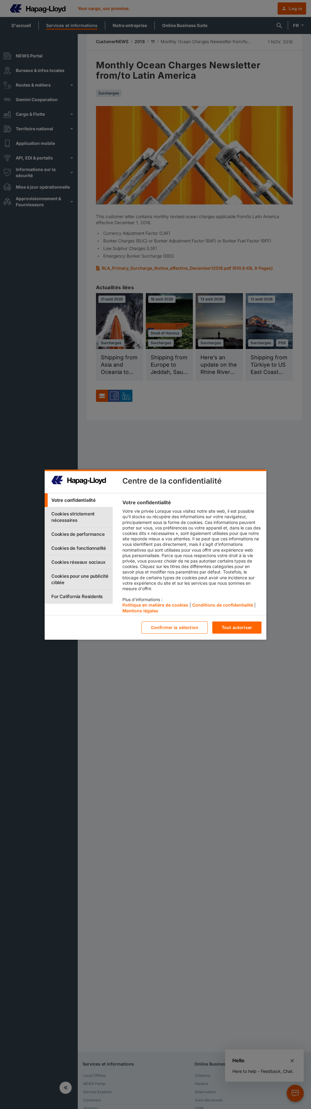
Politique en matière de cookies (155, 605)
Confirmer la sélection (174, 627)
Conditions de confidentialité (222, 605)
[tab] (79, 500)
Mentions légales (140, 610)
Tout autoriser (237, 627)
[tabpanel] (191, 558)
